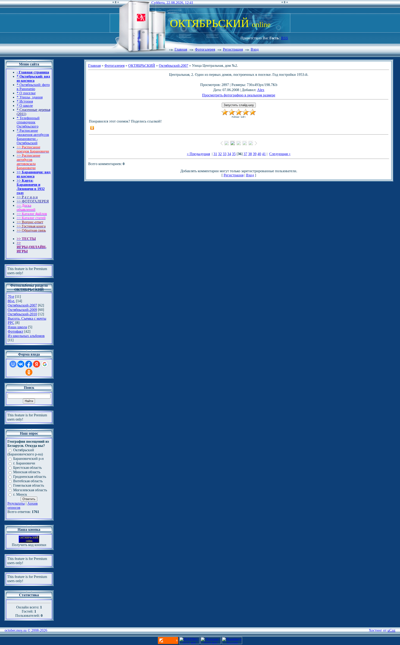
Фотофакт (15, 331)
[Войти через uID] (12, 364)
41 (264, 154)
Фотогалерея (205, 49)
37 (245, 154)
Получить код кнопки (29, 545)
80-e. (11, 301)
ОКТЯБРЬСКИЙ (141, 66)
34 (229, 154)
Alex (260, 90)
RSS (284, 38)
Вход (255, 49)
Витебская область (28, 481)
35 (234, 154)
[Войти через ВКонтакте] (20, 364)
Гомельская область (28, 486)
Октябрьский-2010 (22, 314)
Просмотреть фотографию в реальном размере (238, 95)
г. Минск (20, 494)
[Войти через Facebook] (28, 364)
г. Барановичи (24, 463)
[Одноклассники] (92, 128)
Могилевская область (30, 490)
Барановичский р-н (28, 459)
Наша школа (17, 327)
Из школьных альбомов (26, 336)
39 (254, 154)
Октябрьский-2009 (22, 310)
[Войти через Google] (44, 364)
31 (215, 154)
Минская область (26, 472)
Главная (181, 49)
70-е (11, 296)
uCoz (391, 630)
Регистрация (233, 49)
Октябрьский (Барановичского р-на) (25, 452)
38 (250, 154)
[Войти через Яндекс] (36, 364)
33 (224, 154)
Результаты (16, 503)
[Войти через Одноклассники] (28, 372)
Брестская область (27, 468)
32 (220, 154)
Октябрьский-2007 (22, 305)
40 (259, 154)
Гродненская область (29, 477)
